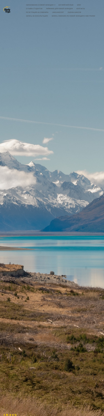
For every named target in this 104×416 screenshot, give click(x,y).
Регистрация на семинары (37, 12)
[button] (40, 4)
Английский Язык (65, 5)
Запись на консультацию (37, 16)
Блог (79, 5)
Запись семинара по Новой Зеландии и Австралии (73, 16)
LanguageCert (58, 12)
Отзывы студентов (34, 9)
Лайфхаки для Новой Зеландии (59, 9)
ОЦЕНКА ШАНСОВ (74, 12)
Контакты (80, 9)
